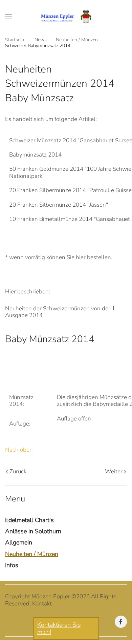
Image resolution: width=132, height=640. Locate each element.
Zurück (17, 471)
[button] (8, 17)
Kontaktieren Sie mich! (59, 628)
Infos (11, 565)
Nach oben (19, 450)
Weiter (114, 471)
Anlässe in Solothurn (33, 531)
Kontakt (42, 603)
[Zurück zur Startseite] (66, 17)
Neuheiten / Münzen (31, 554)
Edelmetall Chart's (29, 520)
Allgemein (18, 542)
